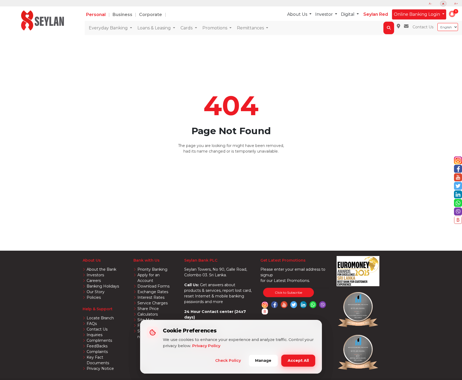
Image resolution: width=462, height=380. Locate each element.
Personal (96, 14)
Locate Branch (100, 318)
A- (430, 3)
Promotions (215, 27)
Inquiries (94, 334)
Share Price (148, 308)
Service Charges (152, 303)
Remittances (251, 27)
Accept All (298, 360)
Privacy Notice (100, 368)
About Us (297, 14)
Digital (348, 14)
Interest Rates (150, 297)
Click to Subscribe (288, 292)
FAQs (92, 323)
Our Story (96, 291)
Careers (94, 280)
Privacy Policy (206, 345)
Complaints (97, 351)
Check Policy (228, 360)
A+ (456, 3)
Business (123, 14)
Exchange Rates (152, 291)
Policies (94, 297)
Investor (324, 14)
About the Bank (101, 269)
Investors (95, 275)
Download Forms (153, 286)
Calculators (147, 314)
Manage (263, 360)
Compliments (99, 340)
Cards (187, 27)
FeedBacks (97, 346)
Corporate (151, 14)
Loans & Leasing (154, 27)
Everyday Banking (109, 27)
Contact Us (423, 27)
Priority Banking (152, 269)
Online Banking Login (417, 14)
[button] (452, 13)
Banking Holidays (103, 286)
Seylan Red (375, 14)
